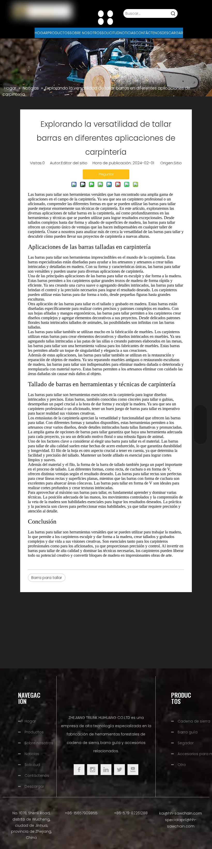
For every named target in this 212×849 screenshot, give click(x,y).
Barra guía (188, 732)
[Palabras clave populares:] (173, 13)
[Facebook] (101, 13)
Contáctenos (37, 775)
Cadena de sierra (194, 721)
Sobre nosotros (39, 743)
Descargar (34, 786)
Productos (34, 732)
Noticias (32, 753)
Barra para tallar (46, 577)
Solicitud (32, 764)
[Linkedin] (110, 13)
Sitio (178, 163)
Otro (182, 764)
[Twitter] (119, 769)
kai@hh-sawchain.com (180, 813)
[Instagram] (110, 21)
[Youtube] (101, 21)
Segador (186, 743)
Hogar (30, 721)
